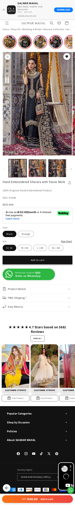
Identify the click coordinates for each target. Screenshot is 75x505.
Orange (26, 234)
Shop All (16, 29)
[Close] (3, 9)
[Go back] (6, 488)
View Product (18, 398)
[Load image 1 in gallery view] (18, 168)
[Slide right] (71, 169)
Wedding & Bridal (32, 29)
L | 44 (40, 247)
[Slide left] (4, 169)
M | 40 (24, 247)
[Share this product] (69, 182)
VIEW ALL (37, 338)
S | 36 (9, 247)
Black (9, 234)
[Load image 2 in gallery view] (37, 168)
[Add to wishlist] (66, 56)
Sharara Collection (53, 29)
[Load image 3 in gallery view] (57, 168)
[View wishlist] (59, 23)
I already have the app (26, 16)
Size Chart (66, 241)
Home (6, 29)
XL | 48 (56, 247)
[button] (7, 23)
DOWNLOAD (63, 10)
